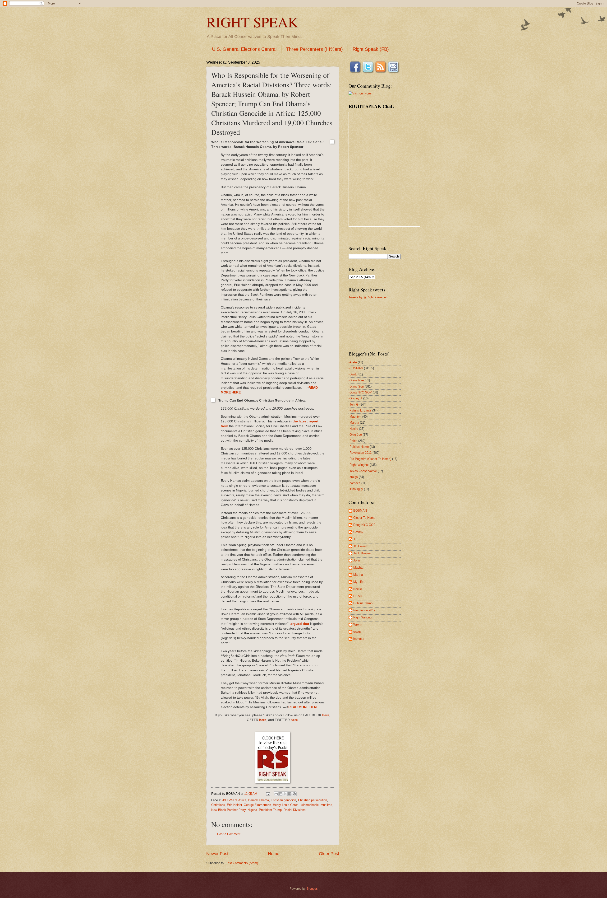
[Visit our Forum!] (361, 93)
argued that (299, 624)
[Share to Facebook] (289, 793)
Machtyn (359, 567)
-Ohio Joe (355, 434)
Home (273, 853)
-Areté (353, 362)
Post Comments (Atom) (241, 863)
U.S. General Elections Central (244, 49)
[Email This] (276, 793)
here (325, 715)
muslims (326, 805)
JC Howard (360, 546)
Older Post (329, 853)
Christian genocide (283, 800)
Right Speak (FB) (371, 49)
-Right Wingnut (359, 465)
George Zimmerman (257, 805)
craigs (357, 631)
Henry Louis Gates (286, 805)
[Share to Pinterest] (294, 793)
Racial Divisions (295, 810)
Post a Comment (228, 834)
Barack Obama (258, 800)
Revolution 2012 (364, 610)
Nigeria (252, 810)
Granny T (359, 532)
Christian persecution (312, 800)
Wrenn (357, 624)
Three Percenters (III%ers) (314, 49)
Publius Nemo (362, 603)
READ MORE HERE (303, 707)
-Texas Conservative (363, 471)
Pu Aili (357, 596)
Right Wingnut (362, 617)
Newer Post (217, 853)
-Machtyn (355, 416)
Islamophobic (309, 805)
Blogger (312, 888)
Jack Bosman (362, 553)
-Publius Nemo (359, 447)
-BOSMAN (229, 800)
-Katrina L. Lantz (360, 410)
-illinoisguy (356, 489)
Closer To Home (364, 517)
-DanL (353, 374)
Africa (242, 800)
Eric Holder (234, 805)
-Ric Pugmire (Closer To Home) (370, 459)
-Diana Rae (356, 380)
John (356, 560)
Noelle (357, 589)
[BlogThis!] (280, 793)
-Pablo (353, 441)
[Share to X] (285, 793)
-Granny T (355, 398)
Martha (358, 574)
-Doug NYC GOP (360, 392)
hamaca (358, 639)
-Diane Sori (356, 386)
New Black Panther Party (228, 810)
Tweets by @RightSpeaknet (368, 297)
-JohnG (354, 404)
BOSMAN (360, 510)
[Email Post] (267, 793)
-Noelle (353, 428)
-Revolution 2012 (360, 452)
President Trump (270, 810)
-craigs (353, 477)
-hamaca (354, 483)
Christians (218, 805)
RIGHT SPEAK (252, 21)
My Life (358, 582)
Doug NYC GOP (364, 525)
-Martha (354, 422)
